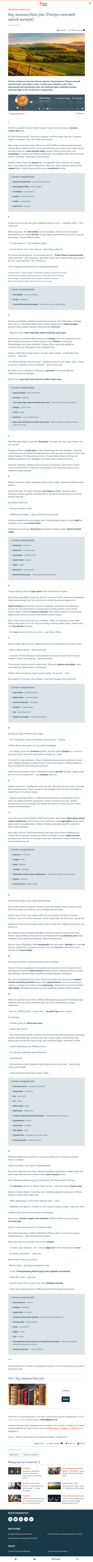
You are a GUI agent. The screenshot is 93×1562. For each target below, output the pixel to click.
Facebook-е (76, 1428)
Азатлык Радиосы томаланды (20, 1534)
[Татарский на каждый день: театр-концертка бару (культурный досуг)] (54, 1498)
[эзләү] (77, 1559)
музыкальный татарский (72, 1468)
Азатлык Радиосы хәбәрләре (19, 1551)
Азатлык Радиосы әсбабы (57, 1551)
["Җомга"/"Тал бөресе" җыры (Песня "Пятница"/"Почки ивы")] (54, 1470)
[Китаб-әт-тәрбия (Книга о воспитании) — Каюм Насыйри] (14, 1485)
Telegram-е (65, 1428)
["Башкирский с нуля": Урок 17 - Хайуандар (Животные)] (54, 1485)
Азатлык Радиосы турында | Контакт (23, 1538)
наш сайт (24, 1426)
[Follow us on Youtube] (15, 1519)
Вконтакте (54, 1428)
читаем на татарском (18, 10)
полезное (26, 1468)
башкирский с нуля (70, 1483)
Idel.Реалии (56, 1559)
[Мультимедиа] (34, 1559)
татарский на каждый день (73, 1496)
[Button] (61, 30)
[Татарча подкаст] (15, 1559)
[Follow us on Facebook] (10, 1519)
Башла (65, 1399)
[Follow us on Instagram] (21, 1519)
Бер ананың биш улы (49, 98)
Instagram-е (13, 1431)
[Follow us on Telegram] (26, 1519)
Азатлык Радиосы (49, 101)
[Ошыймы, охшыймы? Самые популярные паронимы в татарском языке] (14, 1470)
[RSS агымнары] (31, 1519)
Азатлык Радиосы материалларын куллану (65, 1534)
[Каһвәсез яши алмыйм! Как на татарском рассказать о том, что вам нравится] (14, 1498)
